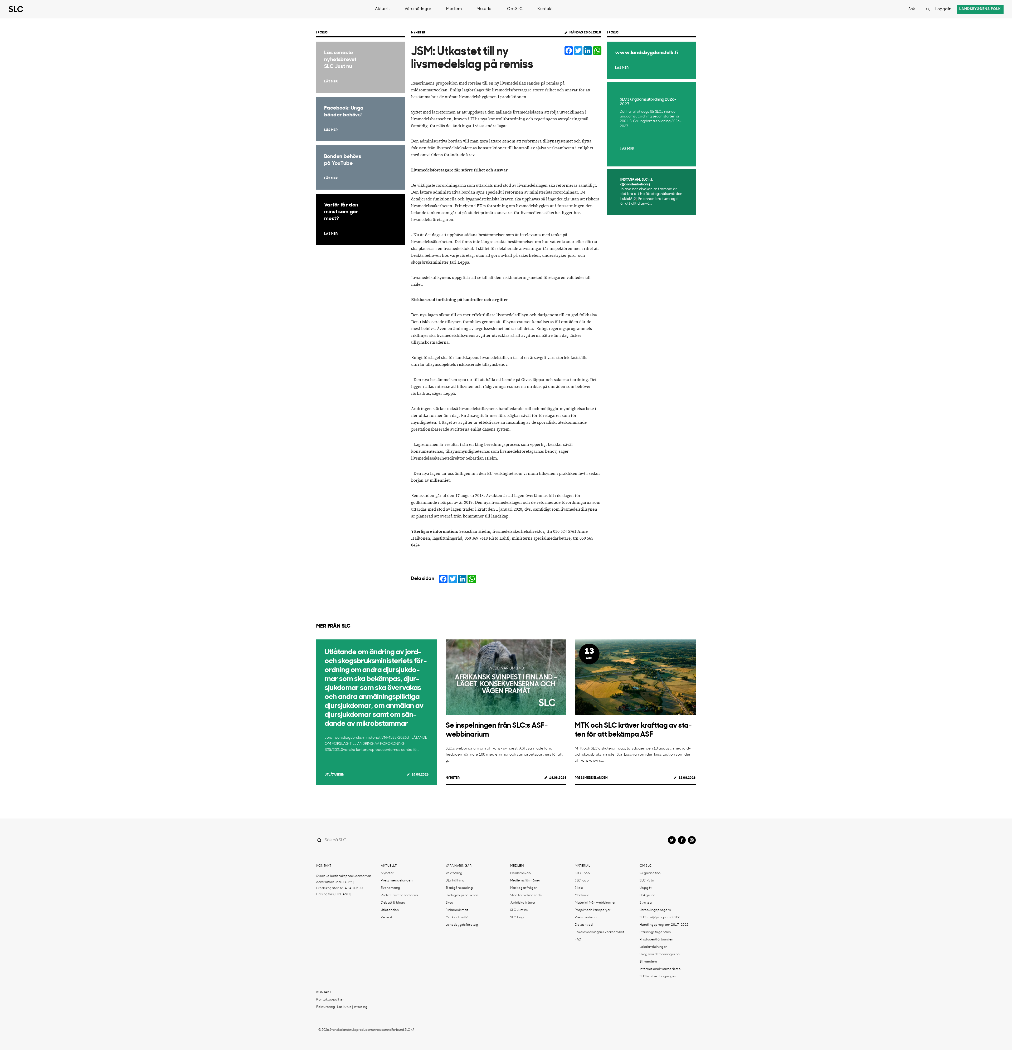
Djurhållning (455, 880)
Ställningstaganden (655, 932)
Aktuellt (382, 9)
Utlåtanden (334, 774)
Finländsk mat (457, 910)
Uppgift (646, 888)
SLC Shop (582, 873)
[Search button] (928, 9)
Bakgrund (648, 895)
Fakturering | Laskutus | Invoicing (341, 1007)
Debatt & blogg (393, 902)
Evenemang (390, 888)
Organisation (650, 873)
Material (484, 9)
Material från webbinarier (595, 902)
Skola (579, 888)
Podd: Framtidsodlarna (399, 895)
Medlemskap (520, 873)
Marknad (582, 895)
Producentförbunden (656, 939)
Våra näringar (418, 9)
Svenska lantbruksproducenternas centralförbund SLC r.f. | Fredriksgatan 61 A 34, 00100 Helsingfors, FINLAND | (344, 885)
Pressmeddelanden (591, 778)
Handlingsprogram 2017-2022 (664, 924)
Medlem (454, 9)
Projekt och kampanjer (593, 910)
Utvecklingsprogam (655, 910)
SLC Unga (518, 917)
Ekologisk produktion (462, 895)
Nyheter (418, 32)
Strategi (646, 902)
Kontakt (545, 9)
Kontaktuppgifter (330, 999)
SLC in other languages (658, 976)
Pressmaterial (586, 917)
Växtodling (454, 873)
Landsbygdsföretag (462, 924)
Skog (450, 902)
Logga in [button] (943, 9)
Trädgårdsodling (459, 888)
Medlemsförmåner (525, 880)
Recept (386, 917)
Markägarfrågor (523, 888)
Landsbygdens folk (980, 9)
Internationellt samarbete (660, 969)
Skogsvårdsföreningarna (660, 954)
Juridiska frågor (523, 902)
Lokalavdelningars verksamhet (599, 932)
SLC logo (581, 880)
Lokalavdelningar (653, 947)
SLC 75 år (647, 880)
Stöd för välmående (526, 895)
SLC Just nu (519, 910)
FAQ (578, 939)
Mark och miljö (457, 917)
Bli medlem (648, 961)
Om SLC (515, 9)
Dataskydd (584, 924)
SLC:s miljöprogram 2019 (660, 917)
